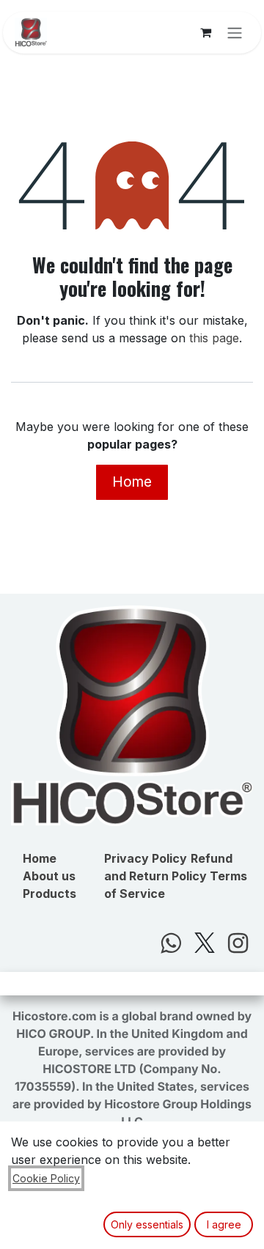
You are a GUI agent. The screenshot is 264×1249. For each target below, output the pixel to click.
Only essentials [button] (147, 1224)
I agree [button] (224, 1224)
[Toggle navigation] (234, 33)
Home (132, 481)
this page (214, 338)
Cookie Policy (46, 1178)
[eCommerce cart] (205, 32)
